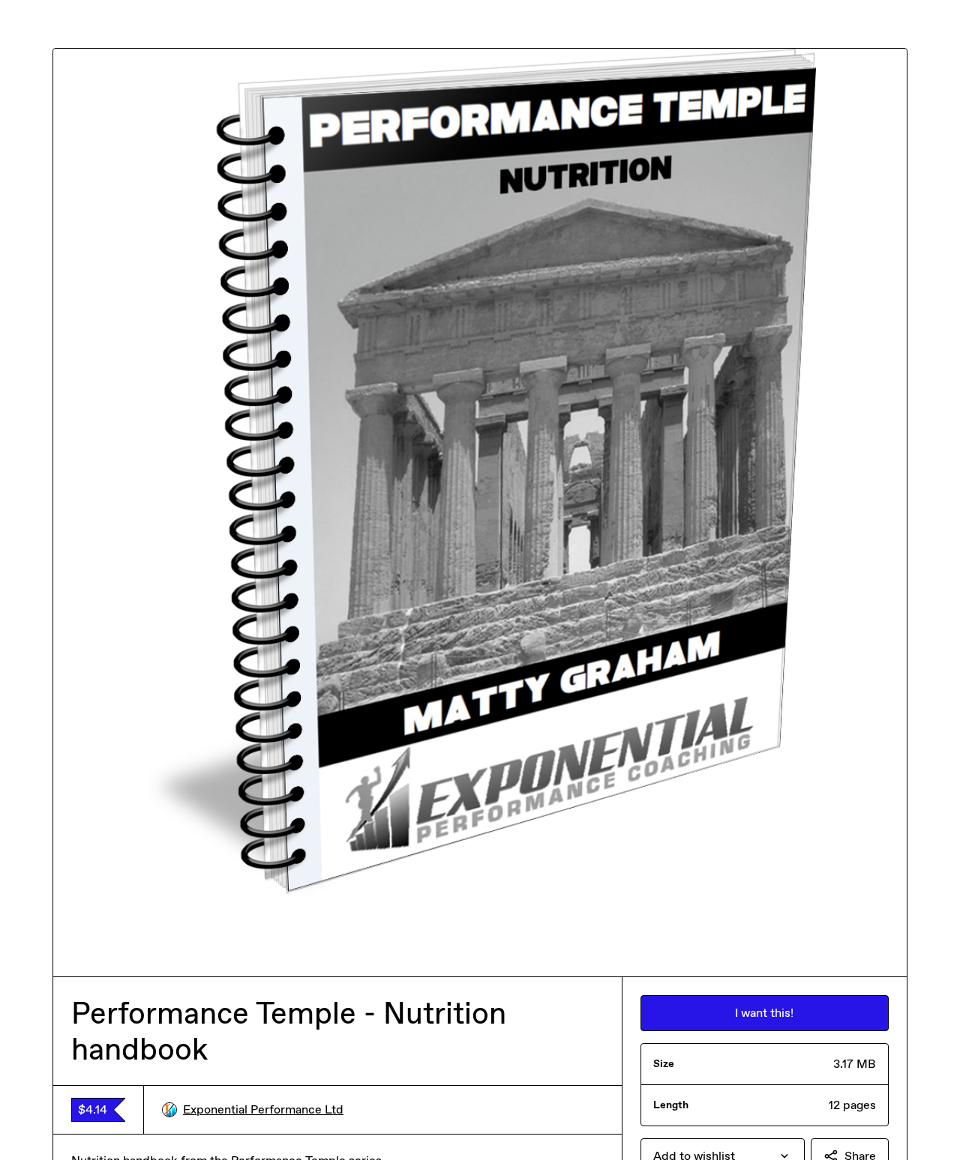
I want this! (764, 1013)
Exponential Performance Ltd (263, 1109)
